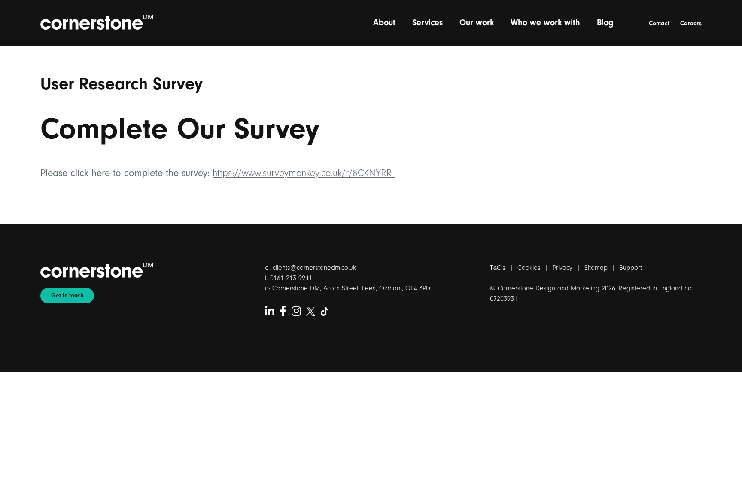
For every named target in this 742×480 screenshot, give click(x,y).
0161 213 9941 (291, 278)
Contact (659, 23)
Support (631, 268)
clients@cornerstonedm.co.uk (314, 268)
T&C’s (497, 268)
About (384, 23)
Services (427, 23)
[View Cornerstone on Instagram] (296, 312)
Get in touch (67, 295)
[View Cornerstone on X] (310, 312)
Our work (476, 23)
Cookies (529, 268)
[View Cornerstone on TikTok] (324, 312)
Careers (691, 23)
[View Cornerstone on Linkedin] (269, 312)
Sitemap (596, 268)
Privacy (562, 268)
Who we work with (545, 23)
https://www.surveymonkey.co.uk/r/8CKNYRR (304, 173)
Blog (605, 23)
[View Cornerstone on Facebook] (283, 312)
